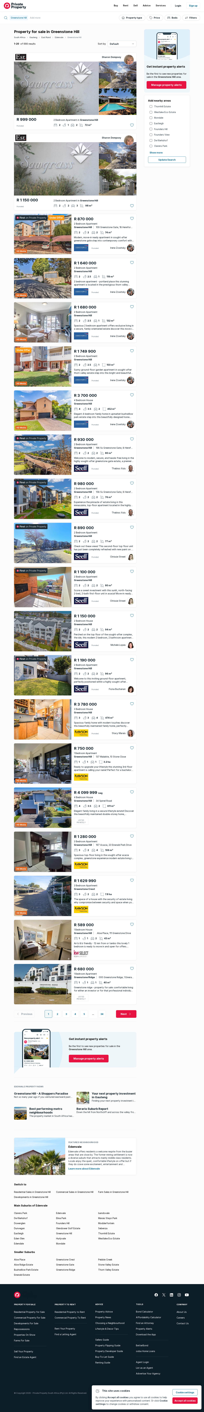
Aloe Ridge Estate (23, 1264)
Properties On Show (24, 1334)
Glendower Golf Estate (68, 1228)
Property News (103, 1317)
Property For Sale (25, 1304)
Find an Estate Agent (25, 1357)
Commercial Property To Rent (70, 1317)
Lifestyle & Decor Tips (107, 1328)
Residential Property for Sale (29, 1312)
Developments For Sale (26, 1323)
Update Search (167, 159)
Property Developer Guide (109, 1351)
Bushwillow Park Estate (26, 1269)
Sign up (193, 5)
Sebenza (102, 1228)
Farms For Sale (21, 1340)
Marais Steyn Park (107, 1218)
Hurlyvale (61, 1238)
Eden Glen (19, 1238)
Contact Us (183, 1323)
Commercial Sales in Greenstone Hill (74, 1192)
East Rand (46, 37)
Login (178, 5)
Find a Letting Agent (65, 1334)
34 (102, 1014)
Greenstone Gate (65, 1264)
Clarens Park (160, 146)
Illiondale (158, 117)
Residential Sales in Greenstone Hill (32, 1192)
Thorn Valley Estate (108, 1269)
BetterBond (142, 1345)
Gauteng (33, 37)
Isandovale (103, 1213)
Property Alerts (144, 1328)
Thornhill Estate (162, 106)
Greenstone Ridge (65, 1269)
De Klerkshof (161, 140)
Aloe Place (19, 1259)
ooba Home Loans (145, 1351)
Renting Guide (102, 1362)
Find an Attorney (145, 1323)
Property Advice (104, 1311)
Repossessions (22, 1329)
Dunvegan (19, 1228)
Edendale (19, 1243)
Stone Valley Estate (108, 1264)
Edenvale (59, 37)
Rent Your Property (65, 1328)
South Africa (19, 37)
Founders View (162, 134)
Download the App (146, 1334)
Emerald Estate (22, 1274)
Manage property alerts (166, 84)
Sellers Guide (102, 1339)
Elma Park (61, 1218)
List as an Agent (144, 1367)
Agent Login (142, 1362)
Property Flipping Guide (107, 1345)
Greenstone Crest (65, 1259)
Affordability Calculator (148, 1317)
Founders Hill (161, 129)
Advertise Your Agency (148, 1373)
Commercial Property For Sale (29, 1317)
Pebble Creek (105, 1259)
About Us (182, 1312)
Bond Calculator (144, 1311)
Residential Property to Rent (70, 1312)
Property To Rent (65, 1304)
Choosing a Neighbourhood (109, 1323)
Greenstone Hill (74, 37)
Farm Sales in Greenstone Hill (113, 1192)
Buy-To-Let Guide (104, 1357)
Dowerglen (19, 1223)
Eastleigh (159, 123)
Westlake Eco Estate (165, 112)
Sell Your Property (23, 1351)
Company (182, 1304)
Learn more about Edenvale (84, 1168)
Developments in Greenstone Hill (31, 1197)
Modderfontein (106, 1223)
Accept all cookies (185, 1400)
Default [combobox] (114, 44)
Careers (181, 1317)
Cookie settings (185, 1392)
